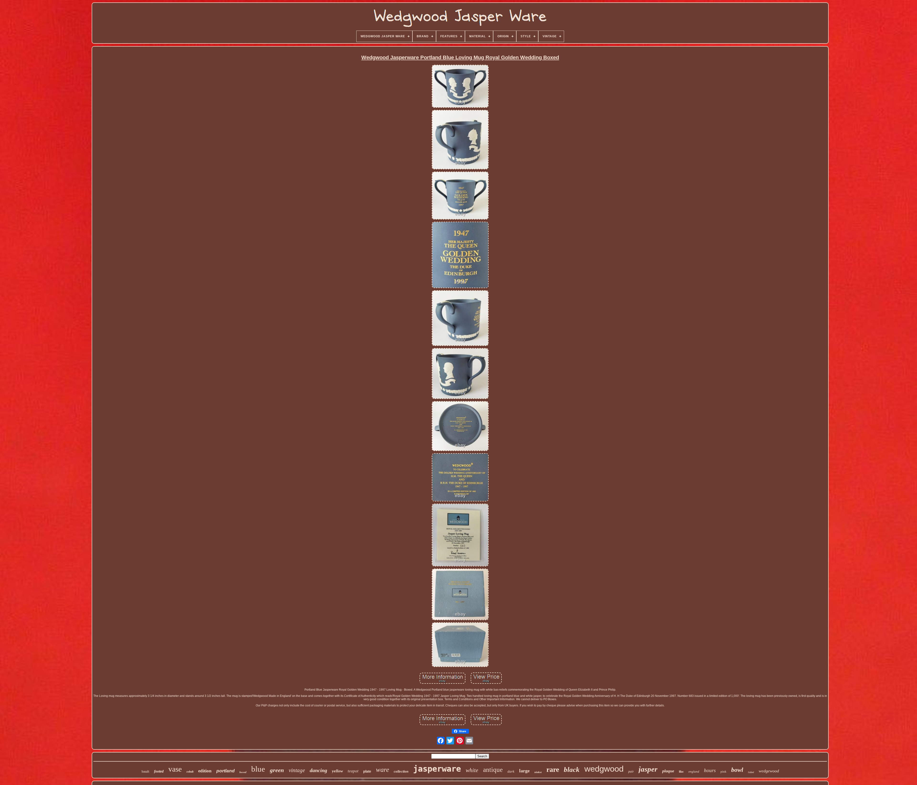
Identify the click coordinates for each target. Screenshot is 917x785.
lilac (681, 771)
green (277, 770)
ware (382, 769)
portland (225, 770)
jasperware (437, 769)
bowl (737, 769)
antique (493, 769)
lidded (751, 772)
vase (175, 769)
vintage (297, 770)
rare (552, 769)
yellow (337, 771)
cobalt (190, 771)
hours (710, 770)
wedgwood (604, 768)
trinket (538, 772)
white (472, 770)
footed (159, 771)
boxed (243, 772)
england (693, 771)
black (572, 769)
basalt (145, 771)
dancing (318, 770)
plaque (668, 771)
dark (510, 771)
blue (258, 769)
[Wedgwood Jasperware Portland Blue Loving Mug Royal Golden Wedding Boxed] (460, 86)
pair (631, 771)
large (524, 770)
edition (205, 770)
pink (723, 771)
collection (401, 771)
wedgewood (769, 771)
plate (367, 771)
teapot (353, 771)
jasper (648, 769)
